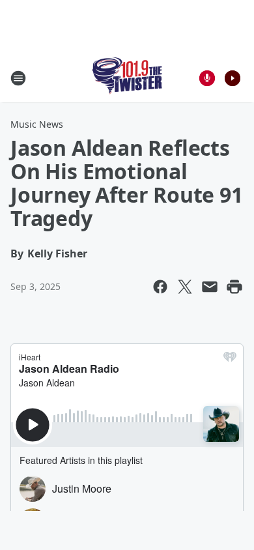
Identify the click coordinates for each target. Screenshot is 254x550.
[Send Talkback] (207, 78)
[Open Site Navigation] (18, 78)
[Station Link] (127, 78)
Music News (36, 124)
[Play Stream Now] (232, 78)
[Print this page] (234, 287)
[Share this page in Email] (210, 287)
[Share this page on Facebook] (160, 287)
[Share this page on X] (185, 287)
